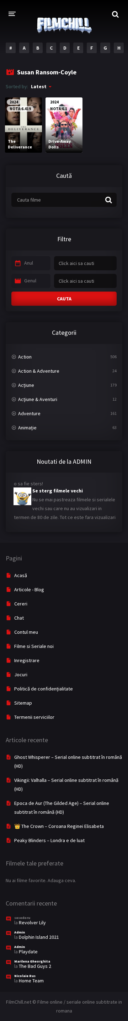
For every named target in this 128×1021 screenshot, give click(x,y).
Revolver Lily (32, 922)
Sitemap (23, 703)
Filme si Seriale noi (34, 646)
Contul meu (26, 632)
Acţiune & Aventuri (37, 399)
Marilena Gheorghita (32, 961)
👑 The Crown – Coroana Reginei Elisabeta (59, 826)
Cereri (20, 603)
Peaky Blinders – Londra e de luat (49, 840)
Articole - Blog (29, 589)
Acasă (20, 575)
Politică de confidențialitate (43, 689)
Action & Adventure (38, 371)
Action (25, 357)
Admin (19, 932)
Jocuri (20, 674)
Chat (19, 618)
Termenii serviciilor (34, 717)
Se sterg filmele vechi (57, 488)
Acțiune (26, 385)
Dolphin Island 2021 (39, 937)
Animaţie (27, 427)
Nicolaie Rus (25, 976)
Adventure (29, 413)
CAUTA (64, 298)
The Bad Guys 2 (35, 966)
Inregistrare (26, 660)
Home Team (31, 980)
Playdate (28, 951)
